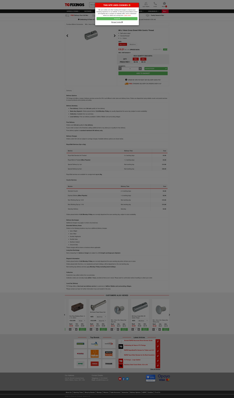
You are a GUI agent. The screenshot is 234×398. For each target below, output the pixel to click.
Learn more (127, 15)
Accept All (117, 19)
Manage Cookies (116, 22)
